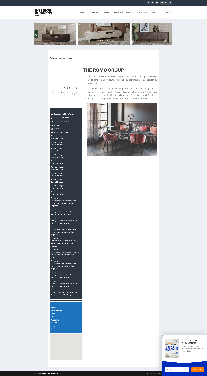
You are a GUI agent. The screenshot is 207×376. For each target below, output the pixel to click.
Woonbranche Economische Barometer (107, 12)
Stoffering (70, 114)
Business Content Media (49, 373)
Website (56, 129)
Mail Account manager (61, 132)
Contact (153, 12)
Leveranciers (165, 12)
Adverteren (142, 12)
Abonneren (83, 12)
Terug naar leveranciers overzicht (61, 58)
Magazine (130, 12)
